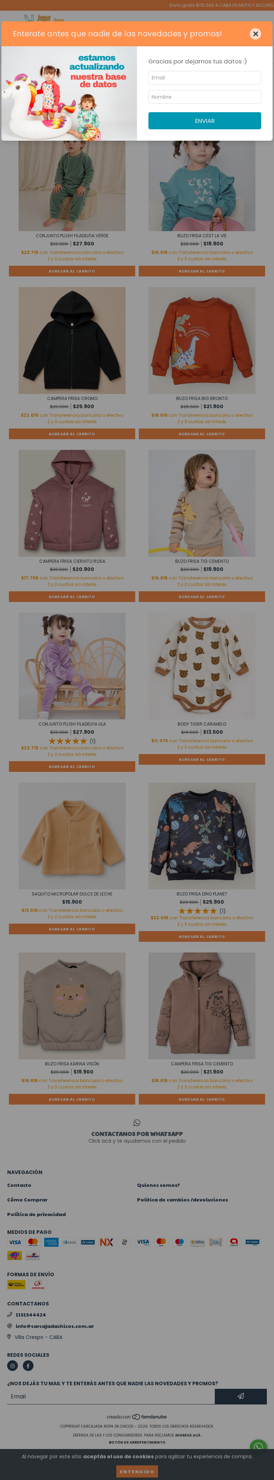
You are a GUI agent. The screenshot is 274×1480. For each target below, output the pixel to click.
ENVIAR (205, 120)
